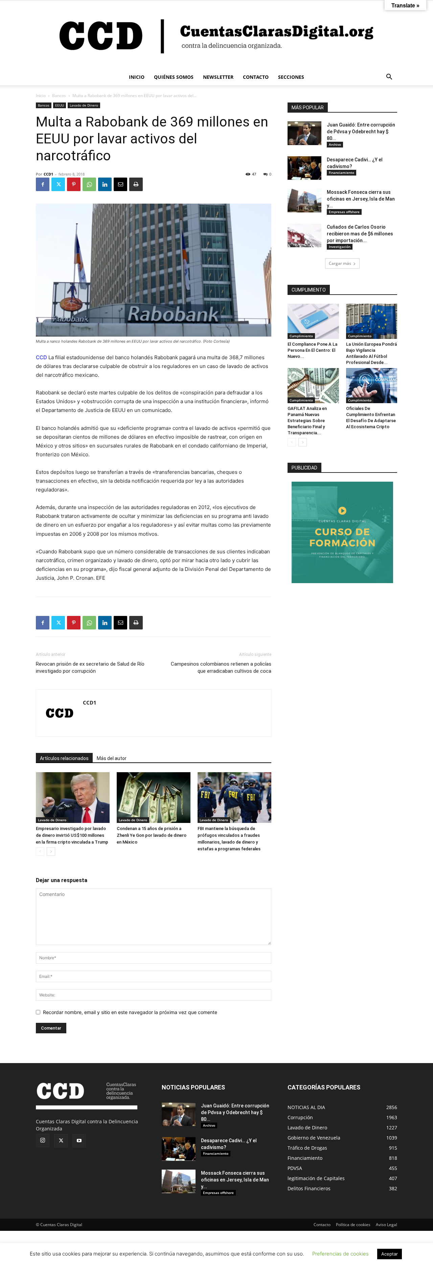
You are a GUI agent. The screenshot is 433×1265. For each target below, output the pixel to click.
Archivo (335, 144)
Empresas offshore (344, 211)
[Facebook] (42, 184)
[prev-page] (40, 851)
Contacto (322, 1224)
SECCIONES (291, 77)
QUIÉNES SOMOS (173, 77)
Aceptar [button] (389, 1254)
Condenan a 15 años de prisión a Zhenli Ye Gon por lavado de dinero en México (151, 835)
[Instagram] (42, 1140)
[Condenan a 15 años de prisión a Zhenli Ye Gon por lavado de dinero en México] (153, 797)
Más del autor (112, 758)
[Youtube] (79, 1141)
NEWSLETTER (218, 77)
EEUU (59, 105)
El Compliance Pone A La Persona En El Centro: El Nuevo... (312, 350)
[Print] (136, 184)
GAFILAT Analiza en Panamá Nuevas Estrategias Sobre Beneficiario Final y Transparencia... (307, 420)
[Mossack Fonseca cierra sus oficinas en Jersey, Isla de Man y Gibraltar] (304, 200)
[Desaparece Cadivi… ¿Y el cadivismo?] (304, 168)
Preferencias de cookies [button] (340, 1253)
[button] (389, 77)
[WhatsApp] (89, 184)
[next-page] (51, 851)
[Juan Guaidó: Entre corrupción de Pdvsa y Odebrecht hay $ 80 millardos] (304, 133)
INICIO (136, 77)
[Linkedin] (105, 184)
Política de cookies (353, 1224)
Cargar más (340, 263)
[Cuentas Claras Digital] (216, 35)
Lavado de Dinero (84, 105)
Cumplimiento (301, 336)
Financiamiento (341, 172)
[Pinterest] (74, 184)
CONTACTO (256, 77)
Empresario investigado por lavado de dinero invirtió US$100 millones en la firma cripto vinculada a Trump (72, 835)
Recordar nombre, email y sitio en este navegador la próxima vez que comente (130, 1012)
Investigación (339, 246)
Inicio (41, 95)
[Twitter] (58, 184)
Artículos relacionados (64, 758)
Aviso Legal (386, 1224)
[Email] (120, 184)
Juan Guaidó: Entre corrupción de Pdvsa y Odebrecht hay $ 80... (361, 131)
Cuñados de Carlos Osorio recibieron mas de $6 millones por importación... (360, 233)
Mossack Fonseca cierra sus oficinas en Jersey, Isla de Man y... (361, 198)
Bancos (59, 95)
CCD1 (48, 174)
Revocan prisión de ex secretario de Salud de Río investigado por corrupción (90, 667)
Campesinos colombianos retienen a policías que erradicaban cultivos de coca (221, 667)
